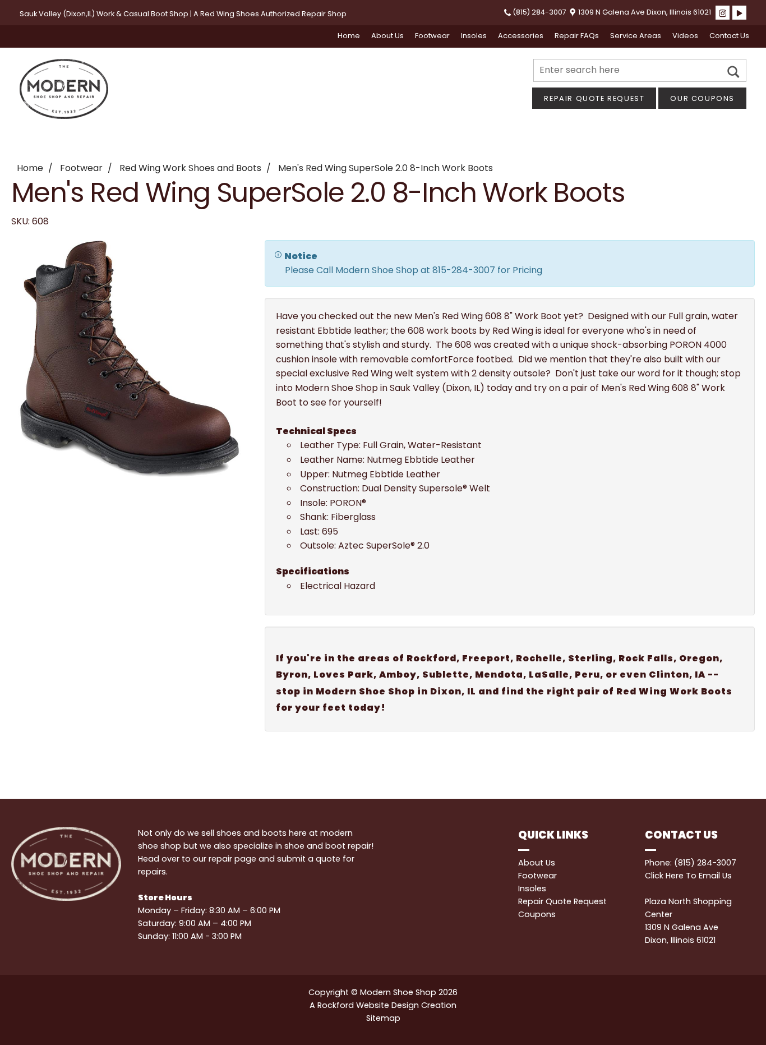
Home (349, 35)
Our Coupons (702, 98)
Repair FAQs (577, 35)
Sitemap (383, 1018)
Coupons (537, 914)
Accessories (520, 35)
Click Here (664, 875)
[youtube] (739, 13)
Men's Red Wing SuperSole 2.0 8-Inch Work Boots (385, 168)
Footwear (432, 35)
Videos (685, 35)
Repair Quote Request (594, 98)
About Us (387, 35)
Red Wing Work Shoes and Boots (190, 168)
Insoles (474, 35)
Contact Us (729, 35)
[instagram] (723, 13)
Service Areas (635, 35)
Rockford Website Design (368, 1005)
